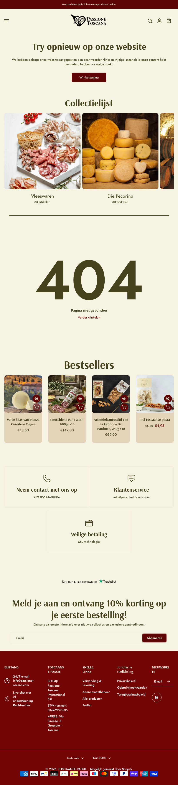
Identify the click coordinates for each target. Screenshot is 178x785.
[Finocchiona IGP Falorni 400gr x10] (67, 394)
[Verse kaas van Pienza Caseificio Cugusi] (23, 394)
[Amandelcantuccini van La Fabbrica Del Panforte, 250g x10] (111, 394)
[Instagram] (157, 697)
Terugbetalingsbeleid (128, 694)
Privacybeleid (126, 681)
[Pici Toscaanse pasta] (155, 394)
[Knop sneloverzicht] (36, 399)
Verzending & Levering (91, 683)
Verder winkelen (89, 317)
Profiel (86, 705)
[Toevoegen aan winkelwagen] (80, 407)
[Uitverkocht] (36, 407)
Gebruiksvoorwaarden (128, 688)
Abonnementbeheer (93, 692)
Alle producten (92, 699)
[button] (6, 20)
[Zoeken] (150, 20)
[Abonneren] (168, 681)
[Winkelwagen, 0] (169, 20)
